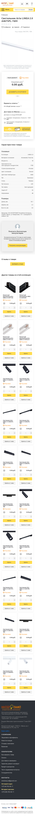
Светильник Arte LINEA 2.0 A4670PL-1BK (24, 505)
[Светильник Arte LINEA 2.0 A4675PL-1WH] (17, 46)
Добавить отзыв (17, 264)
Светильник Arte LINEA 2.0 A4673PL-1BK (8, 589)
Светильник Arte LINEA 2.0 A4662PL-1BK (24, 422)
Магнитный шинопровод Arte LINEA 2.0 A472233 (24, 338)
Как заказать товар (7, 754)
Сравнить (16, 27)
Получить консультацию (17, 245)
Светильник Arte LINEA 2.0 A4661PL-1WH (24, 672)
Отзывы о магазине (7, 743)
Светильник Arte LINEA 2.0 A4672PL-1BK (24, 547)
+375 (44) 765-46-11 (7, 792)
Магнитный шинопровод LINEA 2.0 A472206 (24, 296)
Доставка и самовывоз (8, 760)
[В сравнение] (4, 303)
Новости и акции (6, 740)
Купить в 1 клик (9, 316)
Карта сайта (5, 731)
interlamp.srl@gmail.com (9, 781)
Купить (9, 311)
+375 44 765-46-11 (7, 786)
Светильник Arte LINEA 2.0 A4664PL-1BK (8, 463)
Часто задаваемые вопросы (10, 769)
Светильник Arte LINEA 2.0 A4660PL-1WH (8, 672)
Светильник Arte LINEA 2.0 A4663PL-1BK (8, 422)
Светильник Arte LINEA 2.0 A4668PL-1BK (8, 505)
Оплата (3, 757)
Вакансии (4, 746)
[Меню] (2, 10)
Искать (31, 9)
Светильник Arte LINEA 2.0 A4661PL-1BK (24, 380)
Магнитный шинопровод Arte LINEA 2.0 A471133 (8, 338)
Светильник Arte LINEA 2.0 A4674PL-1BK (24, 589)
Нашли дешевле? (12, 77)
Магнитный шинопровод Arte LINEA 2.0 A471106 (8, 296)
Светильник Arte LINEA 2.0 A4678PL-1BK (24, 631)
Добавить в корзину (17, 92)
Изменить (22, 112)
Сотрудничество (6, 772)
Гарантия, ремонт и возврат (10, 763)
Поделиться (26, 27)
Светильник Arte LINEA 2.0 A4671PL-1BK (8, 547)
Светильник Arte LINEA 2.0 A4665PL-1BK (24, 463)
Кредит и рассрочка (7, 766)
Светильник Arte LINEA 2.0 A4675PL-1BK (8, 631)
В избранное (7, 27)
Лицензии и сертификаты (9, 737)
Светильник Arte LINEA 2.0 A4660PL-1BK (8, 380)
